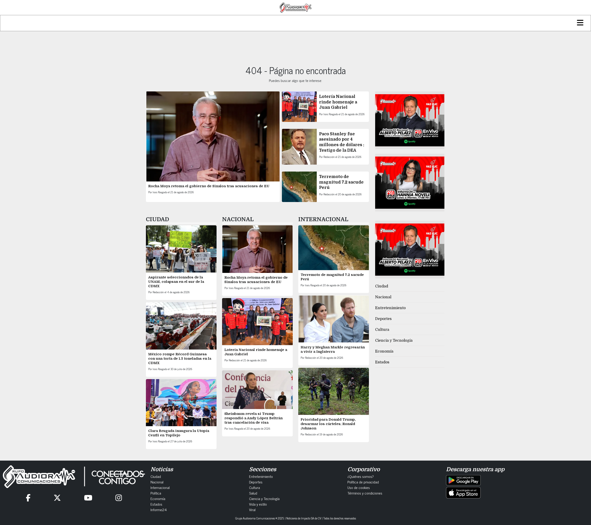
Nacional (383, 297)
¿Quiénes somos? (360, 476)
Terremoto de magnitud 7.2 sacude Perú (341, 182)
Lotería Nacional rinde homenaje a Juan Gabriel (338, 102)
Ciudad (381, 286)
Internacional (160, 487)
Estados (382, 362)
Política (156, 493)
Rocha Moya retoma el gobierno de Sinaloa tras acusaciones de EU (208, 186)
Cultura (382, 330)
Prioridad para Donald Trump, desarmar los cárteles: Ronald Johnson (328, 423)
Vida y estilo (258, 504)
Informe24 (159, 510)
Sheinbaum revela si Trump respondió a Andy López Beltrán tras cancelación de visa (253, 418)
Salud (253, 493)
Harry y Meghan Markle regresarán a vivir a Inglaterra (333, 349)
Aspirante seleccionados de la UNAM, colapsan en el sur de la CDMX (176, 281)
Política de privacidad (363, 482)
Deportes (383, 319)
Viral (252, 510)
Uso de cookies (358, 487)
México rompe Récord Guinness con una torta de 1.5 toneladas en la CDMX (179, 358)
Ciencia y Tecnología (394, 340)
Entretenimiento (390, 308)
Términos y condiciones (364, 493)
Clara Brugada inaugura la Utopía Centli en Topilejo (178, 433)
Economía (384, 351)
